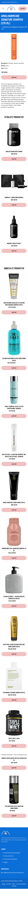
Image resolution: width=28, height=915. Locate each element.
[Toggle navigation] (3, 8)
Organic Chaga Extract (14, 243)
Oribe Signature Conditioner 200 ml (14, 502)
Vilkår (13, 884)
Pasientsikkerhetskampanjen (12, 853)
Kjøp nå (14, 77)
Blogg (5, 862)
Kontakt (8, 884)
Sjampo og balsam (19, 63)
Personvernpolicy (21, 884)
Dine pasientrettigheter (10, 859)
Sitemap (14, 886)
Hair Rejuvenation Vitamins (14, 151)
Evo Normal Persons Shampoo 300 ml (14, 692)
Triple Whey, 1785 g (14, 738)
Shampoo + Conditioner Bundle (14, 197)
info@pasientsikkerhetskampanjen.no (10, 2)
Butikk (23, 8)
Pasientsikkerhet (8, 856)
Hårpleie (10, 63)
